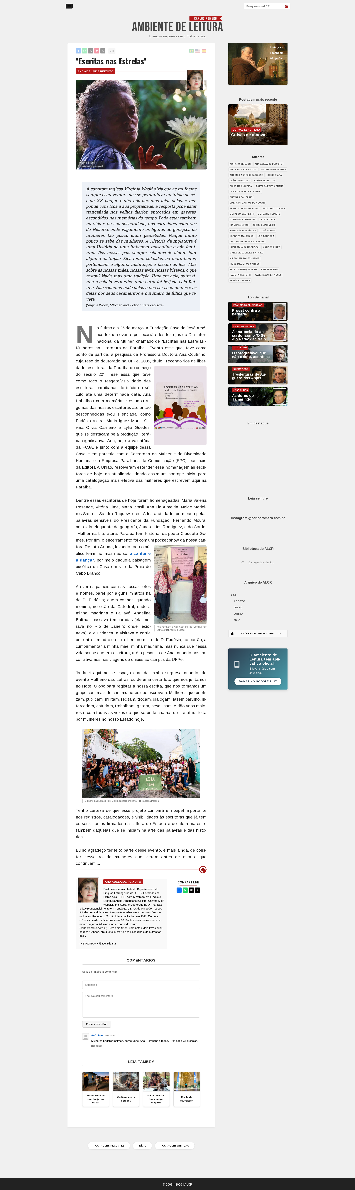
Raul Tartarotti (240, 275)
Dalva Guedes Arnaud (270, 186)
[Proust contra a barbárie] (258, 319)
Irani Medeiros (239, 225)
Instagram (276, 47)
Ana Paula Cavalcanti (243, 169)
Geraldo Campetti (241, 214)
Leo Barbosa (266, 236)
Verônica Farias (240, 280)
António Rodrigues (273, 169)
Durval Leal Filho (241, 197)
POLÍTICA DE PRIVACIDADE (257, 633)
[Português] (191, 51)
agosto (239, 601)
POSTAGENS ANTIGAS (174, 1145)
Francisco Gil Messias (244, 208)
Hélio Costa (267, 219)
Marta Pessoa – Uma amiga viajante (156, 1099)
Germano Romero (269, 214)
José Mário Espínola (243, 230)
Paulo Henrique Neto (243, 269)
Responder (97, 1046)
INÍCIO (142, 1145)
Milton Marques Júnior (245, 258)
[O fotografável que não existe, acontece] (258, 362)
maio (237, 620)
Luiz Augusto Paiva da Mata (247, 242)
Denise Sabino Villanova (245, 192)
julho (238, 607)
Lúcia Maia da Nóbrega (244, 247)
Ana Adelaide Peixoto (95, 71)
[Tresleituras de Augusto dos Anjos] (258, 383)
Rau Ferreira (269, 269)
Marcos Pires (271, 247)
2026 (233, 595)
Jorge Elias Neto (264, 225)
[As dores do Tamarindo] (258, 404)
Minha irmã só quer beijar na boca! (96, 1099)
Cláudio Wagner (240, 180)
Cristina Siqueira (241, 186)
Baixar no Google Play (258, 681)
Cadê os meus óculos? (126, 1099)
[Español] (204, 51)
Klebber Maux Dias (242, 236)
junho (238, 613)
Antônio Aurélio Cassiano (246, 175)
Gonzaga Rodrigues (243, 219)
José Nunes (267, 230)
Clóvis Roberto (264, 180)
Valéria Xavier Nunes (268, 275)
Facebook (276, 52)
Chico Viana (274, 175)
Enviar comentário (96, 1024)
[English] (197, 51)
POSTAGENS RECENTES (109, 1145)
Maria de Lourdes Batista (246, 253)
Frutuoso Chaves (274, 208)
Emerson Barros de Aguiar (247, 203)
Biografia (276, 58)
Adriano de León (240, 164)
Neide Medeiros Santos (245, 264)
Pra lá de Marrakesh (186, 1099)
